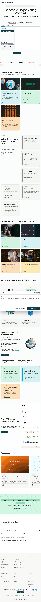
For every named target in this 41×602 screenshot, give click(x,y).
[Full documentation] (39, 447)
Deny (7, 308)
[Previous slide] (36, 453)
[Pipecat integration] (30, 411)
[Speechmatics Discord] (14, 599)
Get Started (17, 508)
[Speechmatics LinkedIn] (19, 599)
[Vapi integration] (30, 405)
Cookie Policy (18, 300)
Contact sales (23, 508)
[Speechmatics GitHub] (27, 599)
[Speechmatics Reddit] (25, 599)
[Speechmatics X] (16, 599)
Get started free (17, 53)
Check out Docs (4, 431)
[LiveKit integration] (30, 417)
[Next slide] (39, 453)
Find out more (27, 147)
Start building (20, 592)
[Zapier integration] (30, 423)
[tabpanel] (30, 437)
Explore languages (5, 354)
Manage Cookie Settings (20, 308)
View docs (25, 53)
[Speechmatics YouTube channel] (22, 599)
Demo (3, 25)
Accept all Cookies (33, 308)
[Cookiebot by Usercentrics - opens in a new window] (35, 293)
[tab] (25, 428)
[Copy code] (37, 447)
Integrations (8, 25)
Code (13, 25)
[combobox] (7, 28)
